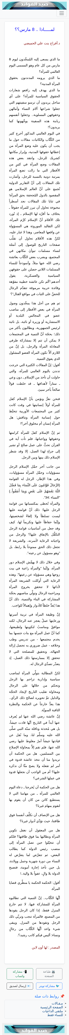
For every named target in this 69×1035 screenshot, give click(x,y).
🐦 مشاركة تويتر (49, 986)
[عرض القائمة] (61, 13)
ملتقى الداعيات (52, 1011)
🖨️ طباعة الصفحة (49, 974)
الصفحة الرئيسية (51, 1007)
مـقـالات (57, 1003)
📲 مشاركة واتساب (20, 974)
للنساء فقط (55, 1015)
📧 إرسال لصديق (19, 986)
